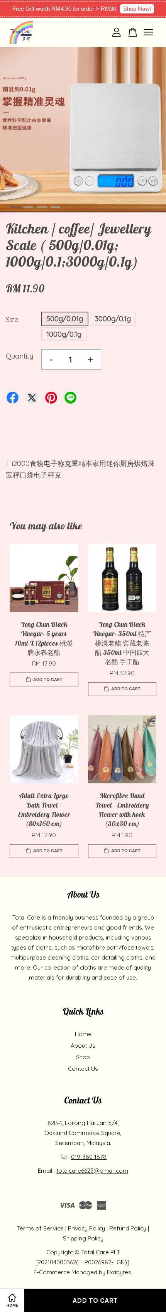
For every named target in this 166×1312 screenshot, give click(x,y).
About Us (83, 1045)
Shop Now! (137, 8)
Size (12, 319)
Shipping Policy (83, 1238)
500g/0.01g (64, 318)
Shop (83, 1057)
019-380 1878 (89, 1156)
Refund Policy (127, 1228)
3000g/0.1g (113, 318)
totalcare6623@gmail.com (92, 1170)
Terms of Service (40, 1228)
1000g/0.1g (63, 334)
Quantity (19, 356)
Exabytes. (119, 1272)
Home (83, 1034)
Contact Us (83, 1068)
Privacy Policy (86, 1228)
